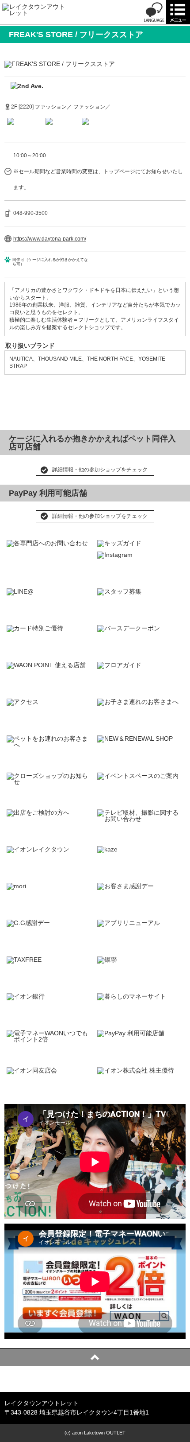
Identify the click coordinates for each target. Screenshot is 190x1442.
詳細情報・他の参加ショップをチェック (100, 469)
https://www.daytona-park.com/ (49, 239)
